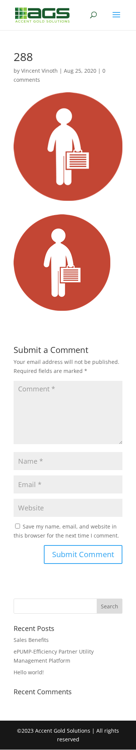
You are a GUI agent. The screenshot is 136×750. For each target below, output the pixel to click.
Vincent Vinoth (39, 70)
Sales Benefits (31, 639)
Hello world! (29, 672)
